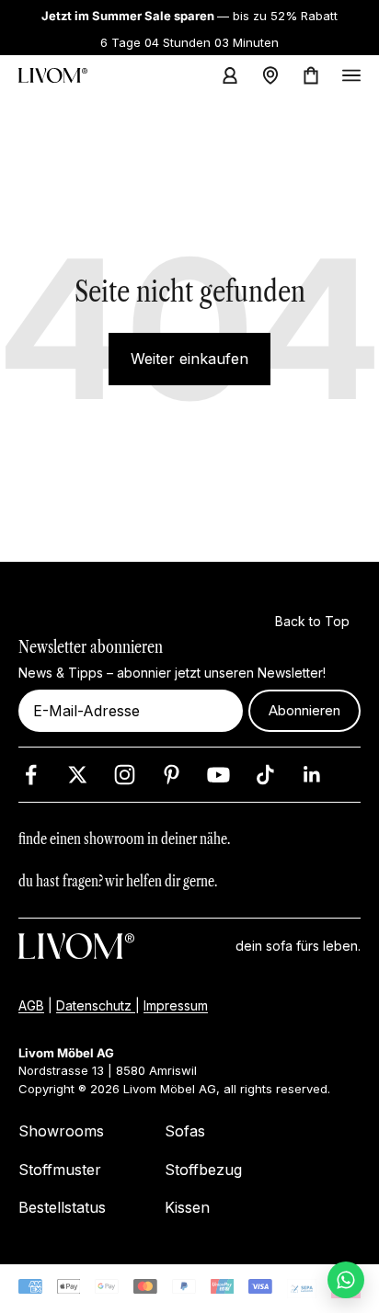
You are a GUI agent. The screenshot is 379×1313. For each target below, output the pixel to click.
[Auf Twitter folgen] (77, 774)
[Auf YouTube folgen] (218, 774)
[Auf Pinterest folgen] (171, 774)
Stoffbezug (203, 1169)
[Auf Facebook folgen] (30, 774)
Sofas (185, 1132)
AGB (31, 1005)
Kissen (187, 1208)
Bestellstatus (62, 1208)
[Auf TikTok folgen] (265, 774)
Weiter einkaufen (189, 358)
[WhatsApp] (345, 1280)
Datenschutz (95, 1005)
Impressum (176, 1005)
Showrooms (61, 1132)
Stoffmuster (59, 1169)
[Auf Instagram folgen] (124, 774)
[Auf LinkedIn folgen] (312, 774)
